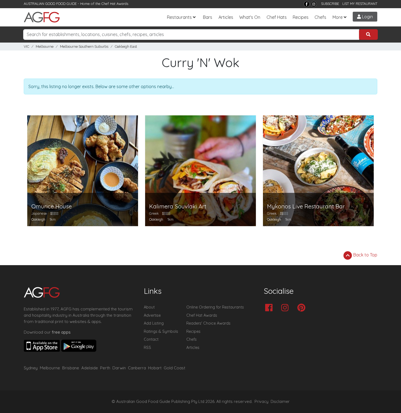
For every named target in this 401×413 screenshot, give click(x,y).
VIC (26, 46)
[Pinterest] (302, 308)
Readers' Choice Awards (208, 323)
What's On (249, 17)
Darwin (119, 367)
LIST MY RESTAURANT (359, 3)
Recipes (301, 17)
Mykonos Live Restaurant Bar (306, 206)
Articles (226, 17)
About (149, 307)
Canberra (137, 367)
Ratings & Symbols (161, 331)
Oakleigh (38, 219)
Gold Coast (174, 367)
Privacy (261, 401)
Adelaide (89, 367)
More (338, 17)
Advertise (152, 315)
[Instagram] (314, 4)
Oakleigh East (126, 46)
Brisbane (70, 367)
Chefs (320, 17)
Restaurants (179, 17)
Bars (207, 17)
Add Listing (154, 323)
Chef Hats (277, 17)
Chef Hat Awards (114, 3)
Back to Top (364, 255)
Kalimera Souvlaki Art (177, 206)
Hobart (154, 367)
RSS (147, 347)
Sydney (31, 367)
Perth (105, 367)
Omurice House (51, 206)
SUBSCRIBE (330, 3)
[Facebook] (307, 4)
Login (367, 16)
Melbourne (44, 46)
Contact (151, 339)
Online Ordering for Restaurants (215, 307)
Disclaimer (280, 401)
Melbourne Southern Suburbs (84, 46)
